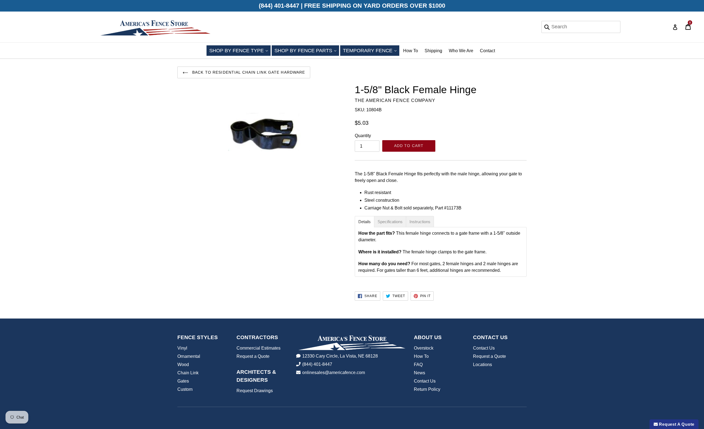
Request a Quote (253, 356)
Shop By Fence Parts (306, 50)
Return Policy (427, 389)
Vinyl (182, 348)
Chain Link (188, 372)
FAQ (418, 364)
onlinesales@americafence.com (333, 372)
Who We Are (461, 50)
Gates (183, 381)
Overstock (423, 348)
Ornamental (188, 356)
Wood (183, 364)
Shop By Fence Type (240, 50)
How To (410, 50)
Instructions (419, 222)
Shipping (433, 50)
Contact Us (425, 381)
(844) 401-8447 (317, 364)
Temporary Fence (371, 50)
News (419, 372)
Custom (185, 389)
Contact (487, 50)
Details (364, 222)
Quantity (363, 135)
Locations (482, 364)
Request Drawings (255, 390)
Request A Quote (676, 424)
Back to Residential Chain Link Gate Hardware (248, 72)
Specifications (390, 222)
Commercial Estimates (258, 348)
